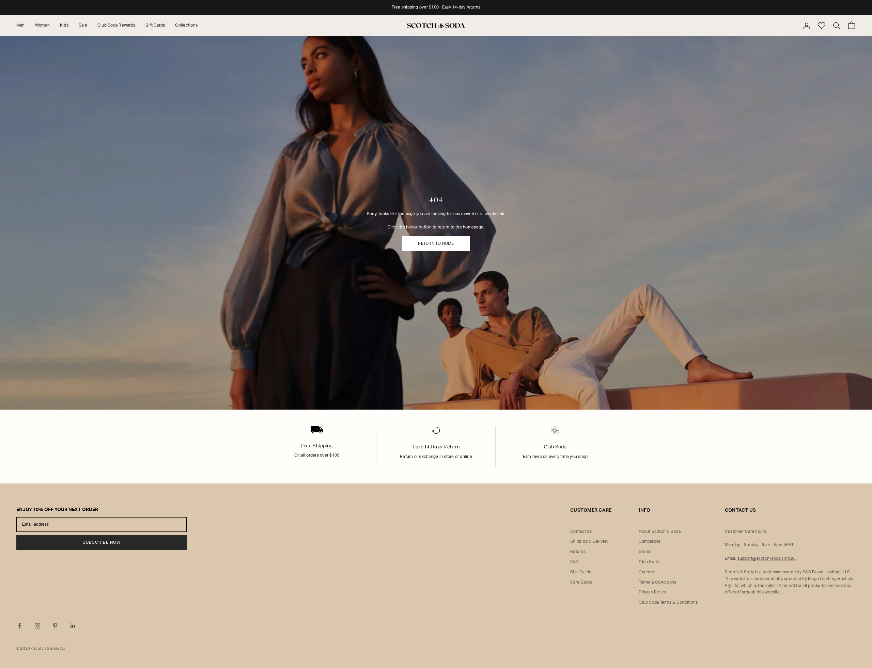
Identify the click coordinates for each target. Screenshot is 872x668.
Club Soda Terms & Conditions (668, 602)
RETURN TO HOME (436, 243)
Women (42, 25)
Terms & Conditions (657, 582)
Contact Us (581, 531)
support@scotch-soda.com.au (766, 558)
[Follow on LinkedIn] (72, 625)
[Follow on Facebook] (19, 625)
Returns (578, 552)
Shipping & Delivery (589, 541)
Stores (645, 552)
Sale (83, 25)
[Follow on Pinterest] (55, 625)
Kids (64, 25)
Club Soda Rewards (116, 25)
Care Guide (581, 582)
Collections (186, 25)
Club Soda (649, 562)
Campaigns (649, 541)
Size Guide (580, 572)
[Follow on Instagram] (37, 625)
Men (20, 25)
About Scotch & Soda (660, 531)
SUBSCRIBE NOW (102, 542)
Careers (646, 572)
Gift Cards (155, 25)
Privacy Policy (652, 592)
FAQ (574, 562)
